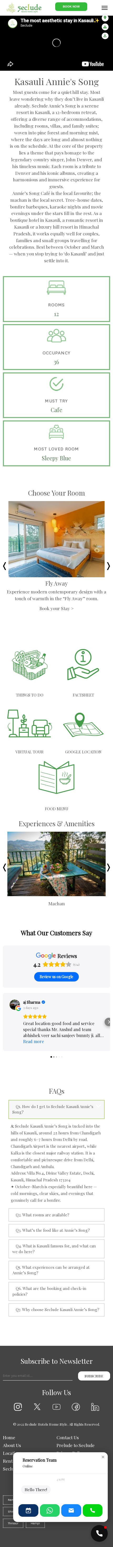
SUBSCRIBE (94, 1376)
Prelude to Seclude (75, 1445)
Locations (12, 1453)
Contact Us (67, 1437)
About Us (12, 1445)
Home (9, 1437)
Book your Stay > (56, 615)
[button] (4, 1022)
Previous (4, 564)
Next (108, 564)
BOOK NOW (71, 6)
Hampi (35, 1523)
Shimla (13, 1512)
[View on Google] (14, 1004)
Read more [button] (33, 1041)
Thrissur (13, 1523)
